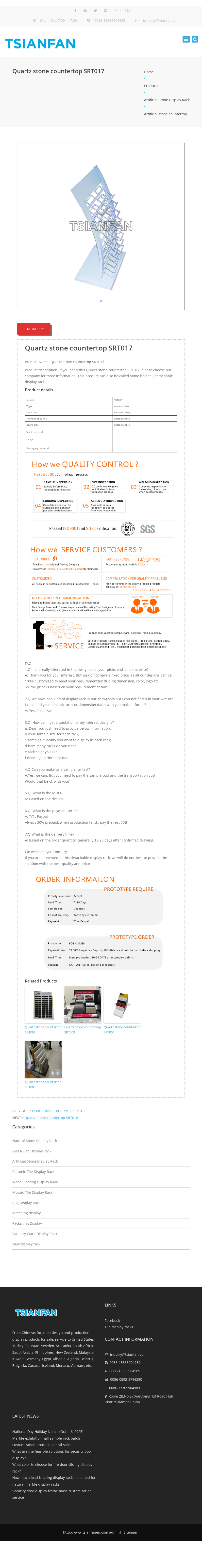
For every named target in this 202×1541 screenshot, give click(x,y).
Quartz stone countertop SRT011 (59, 1110)
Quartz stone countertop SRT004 (122, 1029)
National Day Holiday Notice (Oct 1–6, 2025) (47, 1431)
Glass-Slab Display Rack (31, 1151)
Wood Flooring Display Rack (35, 1182)
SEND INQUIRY (34, 329)
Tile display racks (119, 1327)
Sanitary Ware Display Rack (34, 1233)
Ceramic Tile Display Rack (33, 1171)
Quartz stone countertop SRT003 (82, 1029)
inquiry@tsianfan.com (161, 20)
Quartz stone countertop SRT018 (51, 1117)
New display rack (26, 1244)
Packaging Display (27, 1223)
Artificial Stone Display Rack (167, 99)
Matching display (26, 1213)
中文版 (125, 10)
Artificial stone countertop (165, 114)
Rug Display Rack (26, 1202)
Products (151, 85)
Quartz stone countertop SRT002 (43, 1029)
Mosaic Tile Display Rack (32, 1192)
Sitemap (130, 1532)
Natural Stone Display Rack (34, 1140)
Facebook (112, 1320)
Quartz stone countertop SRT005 (43, 1084)
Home (149, 72)
